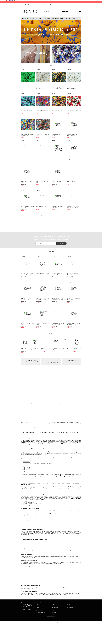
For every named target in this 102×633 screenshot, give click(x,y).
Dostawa (37, 604)
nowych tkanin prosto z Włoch (36, 443)
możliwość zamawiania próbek (66, 521)
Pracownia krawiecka (59, 18)
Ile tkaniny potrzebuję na (55, 609)
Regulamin (38, 607)
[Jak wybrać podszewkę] (35, 412)
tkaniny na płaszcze (26, 468)
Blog (69, 18)
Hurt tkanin (53, 604)
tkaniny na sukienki (26, 467)
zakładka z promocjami (64, 443)
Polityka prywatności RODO (40, 612)
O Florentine (69, 604)
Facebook (36, 503)
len (23, 465)
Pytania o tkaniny (54, 612)
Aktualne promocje (50, 18)
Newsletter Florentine (70, 607)
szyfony (24, 466)
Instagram (31, 503)
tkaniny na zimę (25, 470)
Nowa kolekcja (38, 18)
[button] (38, 602)
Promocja (44, 18)
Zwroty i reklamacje (39, 609)
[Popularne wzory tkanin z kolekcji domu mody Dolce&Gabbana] (66, 412)
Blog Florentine (54, 610)
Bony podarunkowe (55, 607)
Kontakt (73, 18)
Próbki (66, 18)
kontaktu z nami (24, 499)
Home (23, 18)
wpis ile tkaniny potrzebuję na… (28, 502)
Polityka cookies (38, 610)
